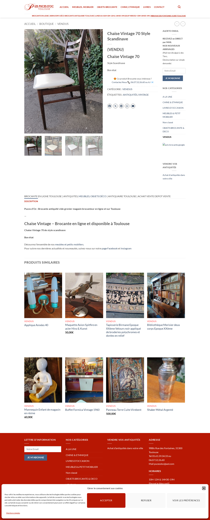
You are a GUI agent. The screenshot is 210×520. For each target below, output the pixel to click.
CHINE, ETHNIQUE (130, 7)
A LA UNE (167, 96)
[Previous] (29, 81)
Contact (159, 7)
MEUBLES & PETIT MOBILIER (171, 115)
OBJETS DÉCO (98, 196)
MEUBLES (84, 196)
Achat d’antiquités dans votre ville (125, 448)
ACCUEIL (64, 7)
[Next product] (176, 23)
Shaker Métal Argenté (160, 409)
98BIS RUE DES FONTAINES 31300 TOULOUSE (168, 16)
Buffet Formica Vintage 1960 (82, 409)
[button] (203, 488)
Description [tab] (31, 201)
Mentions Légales (13, 513)
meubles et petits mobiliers (69, 244)
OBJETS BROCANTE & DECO (173, 130)
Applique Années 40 (36, 325)
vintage (143, 94)
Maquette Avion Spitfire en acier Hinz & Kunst (81, 326)
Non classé (168, 122)
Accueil (30, 23)
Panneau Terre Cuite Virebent (123, 409)
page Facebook (110, 248)
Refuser (146, 500)
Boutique (46, 23)
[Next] (97, 81)
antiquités (130, 94)
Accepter (106, 500)
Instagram (126, 248)
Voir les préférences (186, 500)
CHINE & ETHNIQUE (173, 102)
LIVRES (147, 7)
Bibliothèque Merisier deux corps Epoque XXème (163, 326)
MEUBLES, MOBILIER (82, 7)
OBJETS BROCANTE (107, 7)
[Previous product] (182, 23)
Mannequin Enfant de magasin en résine (42, 411)
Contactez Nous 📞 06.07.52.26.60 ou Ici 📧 (133, 82)
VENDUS (63, 23)
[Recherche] (179, 7)
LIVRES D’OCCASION (173, 107)
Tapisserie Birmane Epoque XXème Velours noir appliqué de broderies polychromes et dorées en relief (123, 330)
